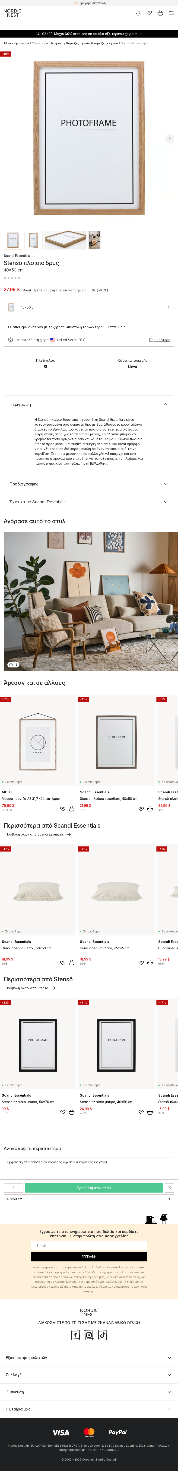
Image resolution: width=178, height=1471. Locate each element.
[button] (12, 278)
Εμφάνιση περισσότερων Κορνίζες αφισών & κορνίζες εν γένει (57, 1162)
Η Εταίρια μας (18, 1409)
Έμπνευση (15, 1392)
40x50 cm (14, 1199)
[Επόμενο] (169, 139)
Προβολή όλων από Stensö (27, 988)
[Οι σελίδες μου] (138, 13)
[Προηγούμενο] (8, 139)
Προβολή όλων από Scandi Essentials (35, 834)
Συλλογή (14, 1374)
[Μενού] (171, 13)
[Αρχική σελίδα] (12, 13)
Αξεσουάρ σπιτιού (16, 43)
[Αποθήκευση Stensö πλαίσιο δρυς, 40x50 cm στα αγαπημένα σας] (169, 1188)
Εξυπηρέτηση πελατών (26, 1357)
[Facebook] (75, 1334)
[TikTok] (102, 1334)
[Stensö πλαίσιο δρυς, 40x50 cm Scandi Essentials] (89, 138)
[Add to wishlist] (63, 809)
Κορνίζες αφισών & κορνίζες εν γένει (92, 43)
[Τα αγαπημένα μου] (149, 13)
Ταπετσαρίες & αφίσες (47, 43)
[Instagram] (89, 1334)
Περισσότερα (159, 340)
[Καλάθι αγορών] (160, 13)
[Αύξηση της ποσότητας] (20, 1188)
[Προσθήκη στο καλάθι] (71, 809)
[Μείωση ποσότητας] (7, 1188)
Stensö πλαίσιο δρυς (135, 43)
